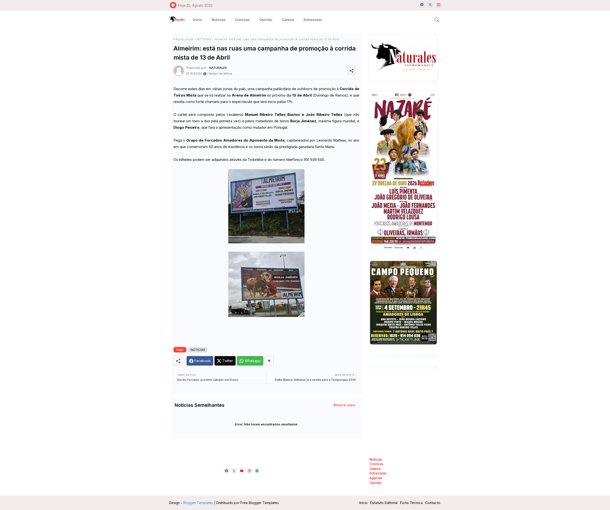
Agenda (376, 478)
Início (197, 20)
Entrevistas (313, 20)
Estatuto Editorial (383, 502)
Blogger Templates (198, 503)
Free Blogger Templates (259, 503)
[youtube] (242, 471)
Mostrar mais (344, 405)
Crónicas (242, 20)
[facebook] (422, 5)
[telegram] (257, 471)
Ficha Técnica (411, 502)
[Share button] (269, 361)
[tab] (197, 20)
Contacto (432, 502)
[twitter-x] (430, 5)
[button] (437, 20)
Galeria (288, 20)
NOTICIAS (204, 39)
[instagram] (439, 5)
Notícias (218, 20)
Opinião (265, 20)
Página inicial (183, 39)
